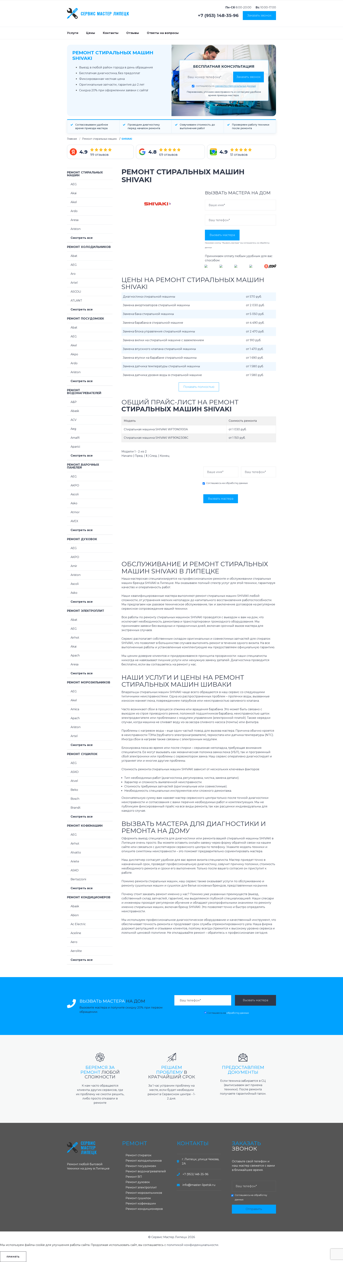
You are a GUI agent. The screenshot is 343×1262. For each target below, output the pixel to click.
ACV (73, 420)
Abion (75, 915)
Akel (74, 202)
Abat (74, 256)
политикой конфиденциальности (192, 1245)
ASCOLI (76, 291)
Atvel (74, 781)
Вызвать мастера (222, 235)
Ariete (75, 861)
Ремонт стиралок (138, 1155)
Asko (74, 503)
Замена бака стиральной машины (148, 314)
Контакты (110, 33)
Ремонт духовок (82, 539)
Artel (74, 282)
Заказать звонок (259, 15)
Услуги (72, 33)
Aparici (75, 446)
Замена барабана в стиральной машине (153, 322)
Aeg (73, 428)
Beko (74, 789)
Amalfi (75, 437)
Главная (72, 138)
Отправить (254, 1209)
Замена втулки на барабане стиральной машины (160, 357)
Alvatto (76, 852)
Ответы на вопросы (163, 33)
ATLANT (76, 300)
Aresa (74, 220)
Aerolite (76, 951)
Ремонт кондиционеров (88, 897)
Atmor (75, 512)
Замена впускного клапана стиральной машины (159, 349)
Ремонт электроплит (85, 611)
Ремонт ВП (134, 1176)
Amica (75, 709)
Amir (74, 566)
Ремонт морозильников (88, 682)
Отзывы (132, 33)
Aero (74, 942)
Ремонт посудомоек (85, 318)
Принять (13, 1256)
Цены (90, 33)
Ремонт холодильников (89, 247)
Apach (75, 655)
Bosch (75, 798)
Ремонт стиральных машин (99, 138)
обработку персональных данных (235, 86)
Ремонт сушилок (82, 754)
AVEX (74, 521)
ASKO (75, 772)
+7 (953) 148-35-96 (218, 15)
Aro (73, 273)
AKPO (75, 485)
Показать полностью (198, 387)
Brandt (76, 807)
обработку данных (236, 483)
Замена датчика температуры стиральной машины (161, 366)
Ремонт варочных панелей (83, 466)
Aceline (76, 933)
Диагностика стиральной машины (149, 296)
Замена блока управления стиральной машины (159, 331)
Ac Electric (78, 924)
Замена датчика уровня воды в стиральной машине (162, 375)
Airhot (75, 637)
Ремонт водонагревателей (84, 392)
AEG (74, 184)
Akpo (74, 354)
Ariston (76, 229)
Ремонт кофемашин (85, 825)
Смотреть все (82, 238)
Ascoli (75, 494)
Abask (75, 411)
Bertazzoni (78, 879)
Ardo (74, 211)
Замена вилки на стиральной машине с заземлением (163, 340)
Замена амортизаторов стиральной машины (156, 305)
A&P (74, 402)
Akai (73, 193)
